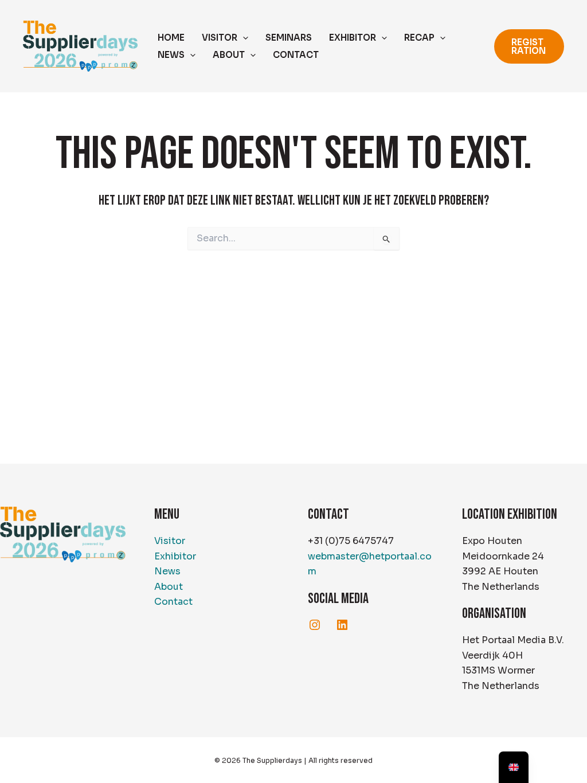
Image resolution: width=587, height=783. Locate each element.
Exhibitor (175, 556)
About (168, 587)
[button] (242, 37)
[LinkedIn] (342, 625)
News (167, 571)
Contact (173, 602)
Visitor (169, 541)
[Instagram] (315, 625)
